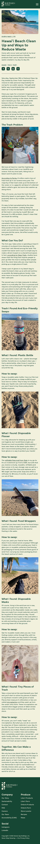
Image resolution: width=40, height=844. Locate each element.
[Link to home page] (8, 4)
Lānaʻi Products (27, 798)
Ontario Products (27, 804)
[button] (37, 4)
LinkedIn (5, 830)
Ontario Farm (26, 808)
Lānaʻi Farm (25, 801)
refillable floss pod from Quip (16, 460)
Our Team (5, 814)
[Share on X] (8, 68)
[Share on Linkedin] (13, 68)
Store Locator (26, 811)
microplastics (12, 702)
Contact (5, 804)
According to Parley (9, 178)
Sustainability (7, 801)
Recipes (24, 814)
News (23, 817)
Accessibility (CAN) (9, 817)
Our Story (5, 798)
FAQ (3, 808)
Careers (5, 811)
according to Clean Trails (16, 255)
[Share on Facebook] (3, 68)
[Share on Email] (18, 68)
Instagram (6, 827)
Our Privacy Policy (23, 838)
